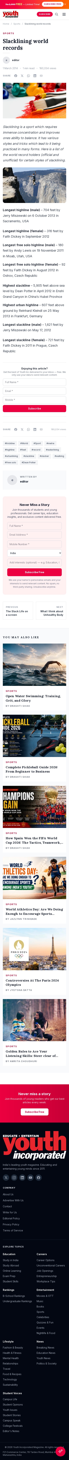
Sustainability (10, 1384)
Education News (46, 1352)
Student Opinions (13, 1404)
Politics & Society (47, 1363)
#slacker (44, 456)
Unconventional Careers (51, 1265)
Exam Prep (9, 1276)
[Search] (56, 14)
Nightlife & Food (46, 1333)
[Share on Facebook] (16, 76)
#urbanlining (11, 456)
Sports (16, 23)
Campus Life (10, 1399)
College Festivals (13, 1425)
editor (24, 481)
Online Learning (12, 1270)
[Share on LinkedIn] (35, 76)
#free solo (10, 462)
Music (40, 1301)
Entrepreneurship (47, 1276)
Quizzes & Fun (45, 1322)
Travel (6, 1368)
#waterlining (52, 449)
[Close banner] (65, 4)
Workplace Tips (46, 1281)
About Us (8, 1194)
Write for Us (10, 1212)
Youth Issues (10, 1409)
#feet (23, 449)
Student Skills (10, 1281)
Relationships (10, 1363)
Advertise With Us (13, 1200)
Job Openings (45, 1270)
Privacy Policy (11, 1224)
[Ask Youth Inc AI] (60, 1451)
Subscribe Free (52, 4)
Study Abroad (11, 1265)
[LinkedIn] (22, 1177)
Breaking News (45, 1347)
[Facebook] (38, 1177)
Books (40, 1306)
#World (24, 443)
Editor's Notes (11, 1431)
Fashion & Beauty (13, 1347)
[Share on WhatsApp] (28, 76)
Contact (7, 1206)
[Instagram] (14, 1177)
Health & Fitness (12, 1352)
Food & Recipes (12, 1374)
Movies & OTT (45, 1295)
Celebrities (43, 1317)
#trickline (10, 443)
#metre (50, 443)
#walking (59, 456)
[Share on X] (22, 76)
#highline (10, 449)
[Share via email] (41, 76)
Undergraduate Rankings (17, 1301)
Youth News (43, 1358)
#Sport (37, 443)
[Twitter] (6, 1177)
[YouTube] (30, 1177)
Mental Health (11, 1358)
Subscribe (45, 14)
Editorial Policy (11, 1218)
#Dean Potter (29, 462)
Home (6, 23)
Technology (10, 1379)
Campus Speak (12, 1420)
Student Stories (12, 1415)
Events (40, 1327)
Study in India (10, 1260)
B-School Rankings (14, 1295)
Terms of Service (13, 1230)
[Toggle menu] (64, 14)
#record (36, 449)
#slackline (29, 456)
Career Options (45, 1260)
